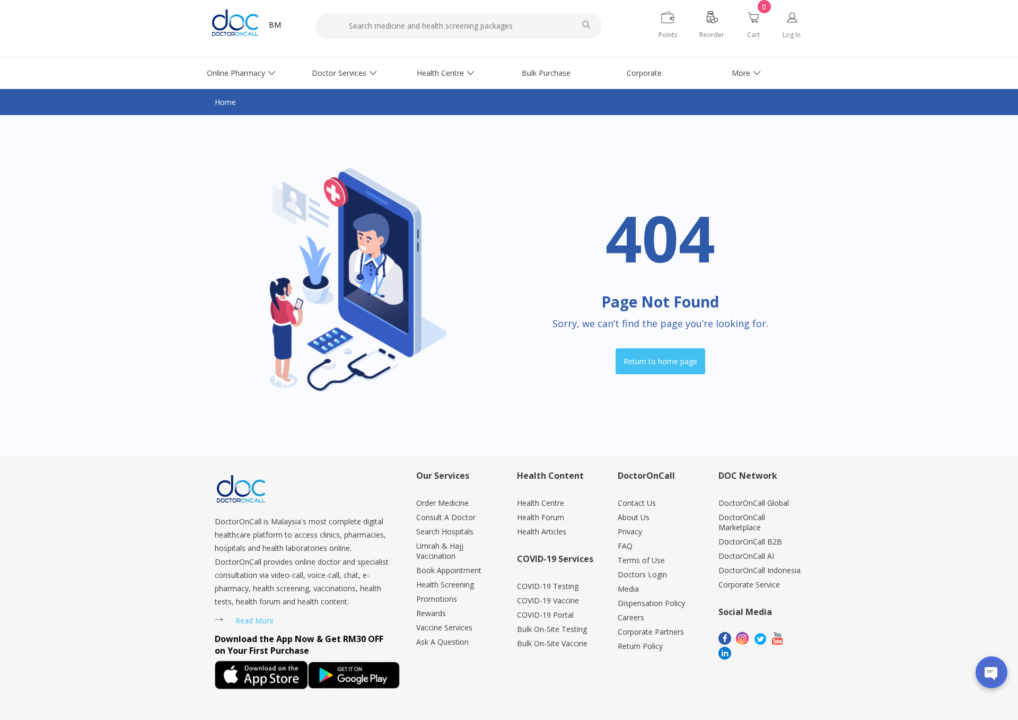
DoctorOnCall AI (746, 556)
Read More (254, 621)
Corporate (644, 73)
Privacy (630, 531)
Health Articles (541, 531)
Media (628, 589)
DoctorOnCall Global (753, 503)
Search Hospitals (444, 531)
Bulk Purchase (546, 73)
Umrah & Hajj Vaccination (439, 551)
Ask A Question (442, 642)
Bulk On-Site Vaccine (552, 643)
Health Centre (440, 73)
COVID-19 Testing (547, 586)
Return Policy (640, 646)
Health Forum (540, 517)
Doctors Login (642, 574)
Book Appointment (448, 570)
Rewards (431, 613)
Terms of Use (641, 560)
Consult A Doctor (446, 517)
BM (275, 25)
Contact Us (637, 503)
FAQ (625, 546)
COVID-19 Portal (545, 615)
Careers (631, 617)
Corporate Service (749, 584)
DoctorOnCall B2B (750, 542)
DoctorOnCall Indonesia (759, 570)
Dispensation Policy (651, 603)
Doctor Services (339, 73)
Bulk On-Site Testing (552, 629)
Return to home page (660, 361)
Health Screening (445, 584)
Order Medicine (442, 503)
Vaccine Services (444, 627)
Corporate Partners (651, 632)
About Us (634, 517)
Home (225, 102)
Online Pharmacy (236, 73)
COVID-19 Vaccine (548, 600)
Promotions (436, 599)
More (741, 73)
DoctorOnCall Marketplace (741, 522)
